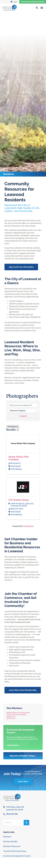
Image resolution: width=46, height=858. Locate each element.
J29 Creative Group (18, 499)
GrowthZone (28, 526)
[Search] (26, 822)
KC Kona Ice (11, 718)
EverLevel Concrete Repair (16, 715)
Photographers (12, 426)
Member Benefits (10, 841)
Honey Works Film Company (18, 458)
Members (7, 837)
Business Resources (11, 846)
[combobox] (23, 410)
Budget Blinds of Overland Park (18, 713)
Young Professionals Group (14, 851)
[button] (42, 8)
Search (24, 416)
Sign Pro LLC (11, 716)
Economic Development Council (33, 2)
